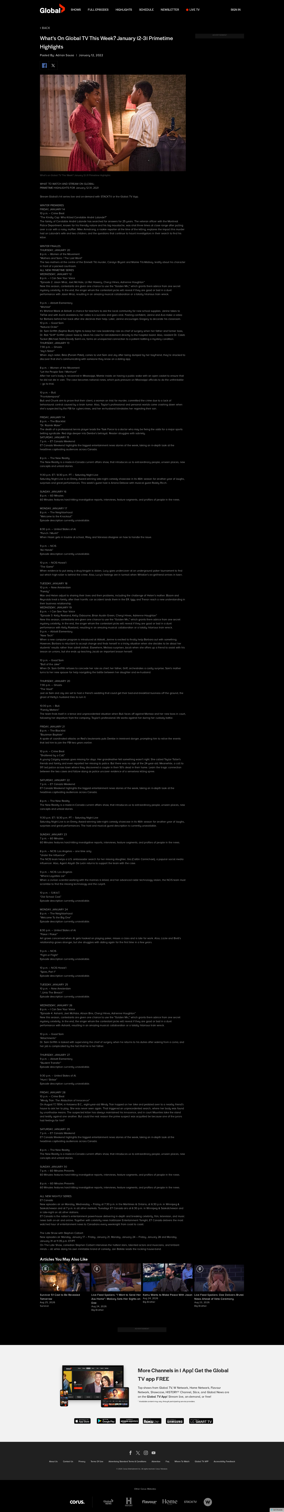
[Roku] (152, 1420)
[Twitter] (53, 65)
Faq (167, 1461)
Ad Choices (278, 1510)
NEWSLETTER (170, 10)
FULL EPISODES (98, 10)
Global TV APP (201, 1461)
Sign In (236, 10)
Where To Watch (182, 1461)
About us (53, 1461)
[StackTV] (190, 1502)
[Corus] (77, 1502)
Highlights (124, 10)
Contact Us (68, 1461)
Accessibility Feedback (224, 1461)
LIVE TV (195, 10)
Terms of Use (97, 1461)
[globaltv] (52, 9)
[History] (128, 1502)
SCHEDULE (146, 10)
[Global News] (108, 1502)
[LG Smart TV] (201, 1420)
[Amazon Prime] (129, 1420)
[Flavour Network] (149, 1502)
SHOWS (76, 10)
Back (45, 28)
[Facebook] (44, 65)
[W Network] (208, 1502)
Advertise (156, 1461)
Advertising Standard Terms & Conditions (127, 1461)
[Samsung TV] (175, 1420)
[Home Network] (170, 1502)
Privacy (82, 1461)
